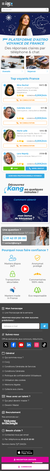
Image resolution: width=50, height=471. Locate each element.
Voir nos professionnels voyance (25, 176)
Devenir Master (12, 405)
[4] (9, 164)
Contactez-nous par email (17, 435)
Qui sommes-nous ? (14, 357)
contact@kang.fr (12, 243)
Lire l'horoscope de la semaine (19, 313)
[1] (9, 95)
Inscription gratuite (26, 460)
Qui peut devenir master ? (17, 401)
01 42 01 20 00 (15, 238)
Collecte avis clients (14, 389)
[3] (9, 141)
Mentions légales (12, 385)
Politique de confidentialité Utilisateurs (23, 376)
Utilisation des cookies (15, 380)
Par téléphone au (19, 439)
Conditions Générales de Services (20, 366)
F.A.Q (7, 362)
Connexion (26, 467)
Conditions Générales (15, 371)
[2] (9, 118)
